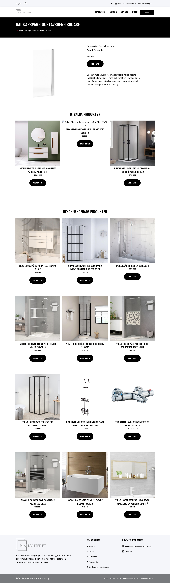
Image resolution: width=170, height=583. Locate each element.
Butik (135, 12)
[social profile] (25, 3)
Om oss (124, 12)
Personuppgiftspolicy (131, 578)
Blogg (113, 12)
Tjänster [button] (100, 12)
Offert (147, 12)
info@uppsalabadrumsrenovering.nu (137, 3)
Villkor (119, 578)
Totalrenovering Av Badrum (99, 567)
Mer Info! (95, 64)
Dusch (102, 46)
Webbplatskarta (147, 578)
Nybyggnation (94, 562)
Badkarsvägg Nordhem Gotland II (132, 265)
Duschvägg (110, 46)
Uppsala (117, 3)
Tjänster (92, 546)
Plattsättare (93, 557)
